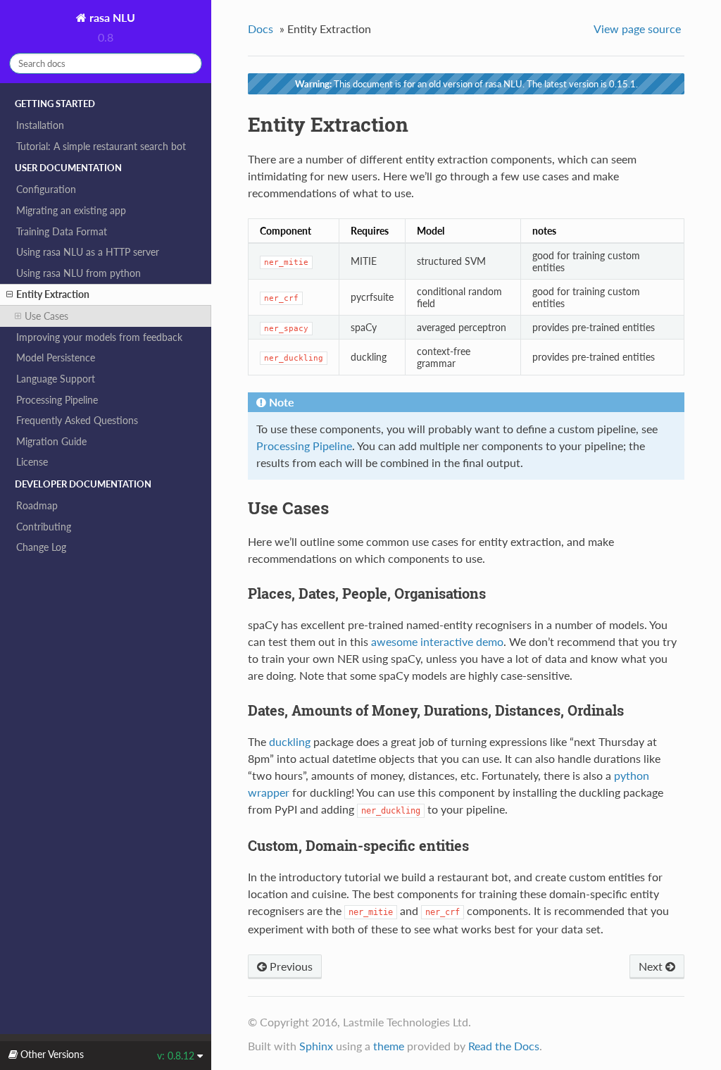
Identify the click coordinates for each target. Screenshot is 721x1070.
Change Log (41, 547)
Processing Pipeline (57, 400)
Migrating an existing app (71, 210)
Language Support (55, 379)
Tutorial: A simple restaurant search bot (101, 146)
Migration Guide (51, 441)
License (32, 462)
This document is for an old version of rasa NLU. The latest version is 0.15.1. (466, 83)
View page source (637, 28)
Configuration (46, 189)
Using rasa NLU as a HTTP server (87, 252)
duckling (290, 741)
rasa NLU (111, 17)
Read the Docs (503, 1045)
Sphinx (316, 1045)
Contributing (43, 527)
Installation (40, 125)
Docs (260, 28)
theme (388, 1045)
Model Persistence (55, 357)
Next (652, 966)
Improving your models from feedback (99, 337)
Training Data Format (61, 231)
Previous (290, 966)
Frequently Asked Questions (77, 420)
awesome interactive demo (437, 641)
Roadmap (37, 505)
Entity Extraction (52, 294)
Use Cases (46, 316)
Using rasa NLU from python (78, 273)
